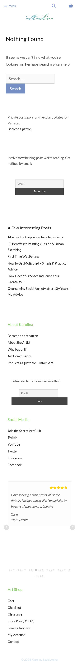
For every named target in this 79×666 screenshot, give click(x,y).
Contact (13, 642)
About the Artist (19, 342)
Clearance (15, 614)
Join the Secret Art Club (24, 431)
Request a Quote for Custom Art (30, 363)
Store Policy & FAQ (21, 621)
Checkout (14, 608)
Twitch (12, 438)
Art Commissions (19, 356)
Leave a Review (19, 628)
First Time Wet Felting (23, 256)
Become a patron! (20, 129)
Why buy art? (17, 349)
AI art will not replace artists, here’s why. (36, 237)
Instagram (15, 458)
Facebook (15, 465)
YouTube (14, 444)
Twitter (13, 451)
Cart (11, 601)
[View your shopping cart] (71, 5)
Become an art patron (23, 336)
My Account (16, 635)
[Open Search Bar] (54, 5)
